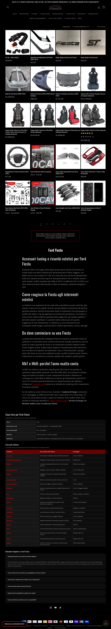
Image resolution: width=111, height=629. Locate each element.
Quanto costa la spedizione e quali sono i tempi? (22, 593)
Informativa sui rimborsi (40, 625)
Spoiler (9, 538)
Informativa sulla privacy (57, 625)
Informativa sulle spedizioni (95, 625)
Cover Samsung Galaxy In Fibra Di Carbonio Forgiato (91, 209)
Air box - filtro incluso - (12, 58)
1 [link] (40, 224)
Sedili (8, 528)
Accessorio (10, 455)
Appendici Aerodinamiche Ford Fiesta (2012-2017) (42, 58)
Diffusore (9, 488)
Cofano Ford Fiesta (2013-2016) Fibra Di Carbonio (43, 95)
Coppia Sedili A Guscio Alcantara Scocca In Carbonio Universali (93, 95)
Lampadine (10, 512)
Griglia (9, 502)
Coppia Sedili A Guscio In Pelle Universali (93, 130)
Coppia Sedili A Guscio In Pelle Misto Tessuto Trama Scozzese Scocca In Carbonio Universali (16, 132)
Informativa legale (60, 628)
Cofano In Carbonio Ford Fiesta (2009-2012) (67, 95)
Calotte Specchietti (12, 470)
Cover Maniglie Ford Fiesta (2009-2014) (68, 208)
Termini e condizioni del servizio (75, 625)
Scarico (9, 524)
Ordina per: (66, 27)
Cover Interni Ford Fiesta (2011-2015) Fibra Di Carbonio (16, 209)
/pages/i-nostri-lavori (58, 400)
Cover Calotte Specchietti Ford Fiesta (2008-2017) (67, 173)
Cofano (9, 474)
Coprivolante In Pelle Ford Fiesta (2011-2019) (17, 173)
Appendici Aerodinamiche (14, 460)
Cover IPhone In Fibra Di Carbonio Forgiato (41, 209)
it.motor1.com (39, 384)
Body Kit (9, 464)
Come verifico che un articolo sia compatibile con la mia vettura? (27, 573)
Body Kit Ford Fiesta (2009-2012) (15, 94)
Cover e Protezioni (12, 484)
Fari (8, 494)
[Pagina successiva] (70, 224)
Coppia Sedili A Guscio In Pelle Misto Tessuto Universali (42, 131)
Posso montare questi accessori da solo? (19, 586)
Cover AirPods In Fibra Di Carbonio (41, 172)
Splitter (9, 533)
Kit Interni (9, 508)
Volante (9, 543)
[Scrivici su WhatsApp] (106, 623)
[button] (7, 7)
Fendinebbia (10, 498)
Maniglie (9, 516)
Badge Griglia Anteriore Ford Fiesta (66, 58)
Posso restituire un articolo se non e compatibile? (22, 600)
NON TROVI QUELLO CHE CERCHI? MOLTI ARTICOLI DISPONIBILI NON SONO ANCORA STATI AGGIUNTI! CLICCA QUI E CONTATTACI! (55, 236)
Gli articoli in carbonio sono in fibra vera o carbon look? (24, 579)
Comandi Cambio (11, 480)
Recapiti (50, 628)
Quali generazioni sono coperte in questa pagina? (22, 556)
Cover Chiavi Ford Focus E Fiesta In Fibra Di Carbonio (93, 173)
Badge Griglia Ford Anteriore (89, 58)
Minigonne (9, 520)
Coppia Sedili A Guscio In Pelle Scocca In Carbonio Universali (68, 131)
